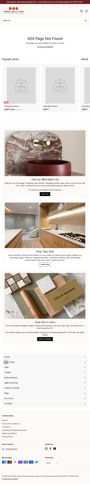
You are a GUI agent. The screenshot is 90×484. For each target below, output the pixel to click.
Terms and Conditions (11, 424)
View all (84, 59)
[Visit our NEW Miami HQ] (45, 153)
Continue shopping (45, 47)
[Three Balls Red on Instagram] (46, 448)
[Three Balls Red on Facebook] (50, 448)
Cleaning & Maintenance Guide (14, 430)
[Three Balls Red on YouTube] (54, 448)
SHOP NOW (45, 264)
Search (5, 420)
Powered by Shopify (10, 479)
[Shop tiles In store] (45, 296)
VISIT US (45, 194)
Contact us (6, 427)
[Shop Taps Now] (45, 225)
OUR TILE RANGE (45, 339)
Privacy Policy (7, 437)
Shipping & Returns (9, 433)
